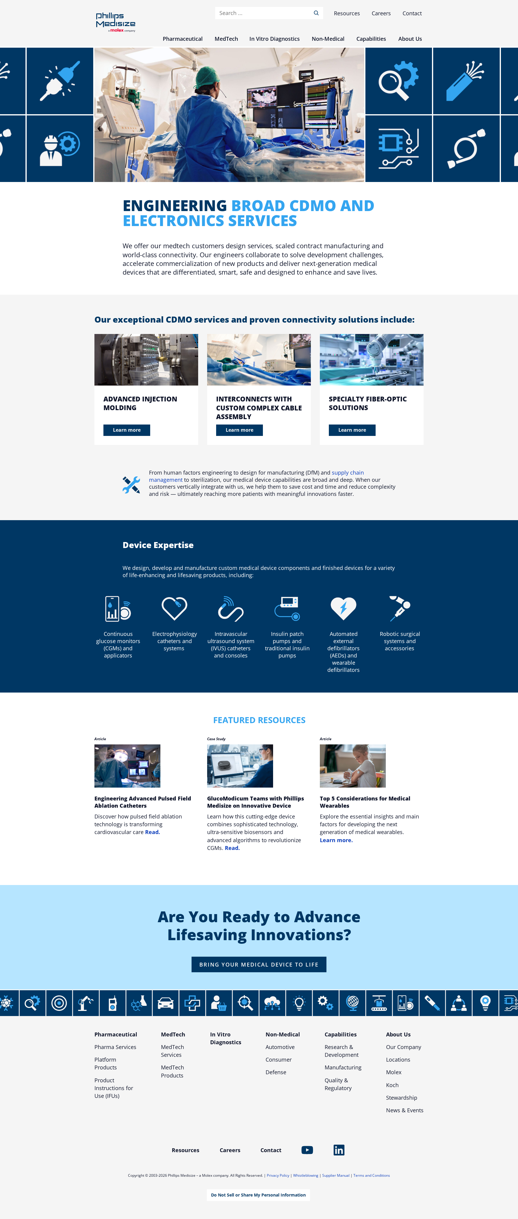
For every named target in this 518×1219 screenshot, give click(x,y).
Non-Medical (283, 1034)
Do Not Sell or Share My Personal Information (258, 1195)
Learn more (127, 430)
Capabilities (341, 1034)
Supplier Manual (336, 1175)
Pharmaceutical (115, 1034)
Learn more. (336, 840)
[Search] (317, 13)
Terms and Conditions (371, 1175)
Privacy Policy (278, 1175)
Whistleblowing (305, 1175)
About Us (398, 1034)
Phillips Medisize (115, 22)
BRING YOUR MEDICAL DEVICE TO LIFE (259, 964)
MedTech (173, 1034)
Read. (152, 832)
